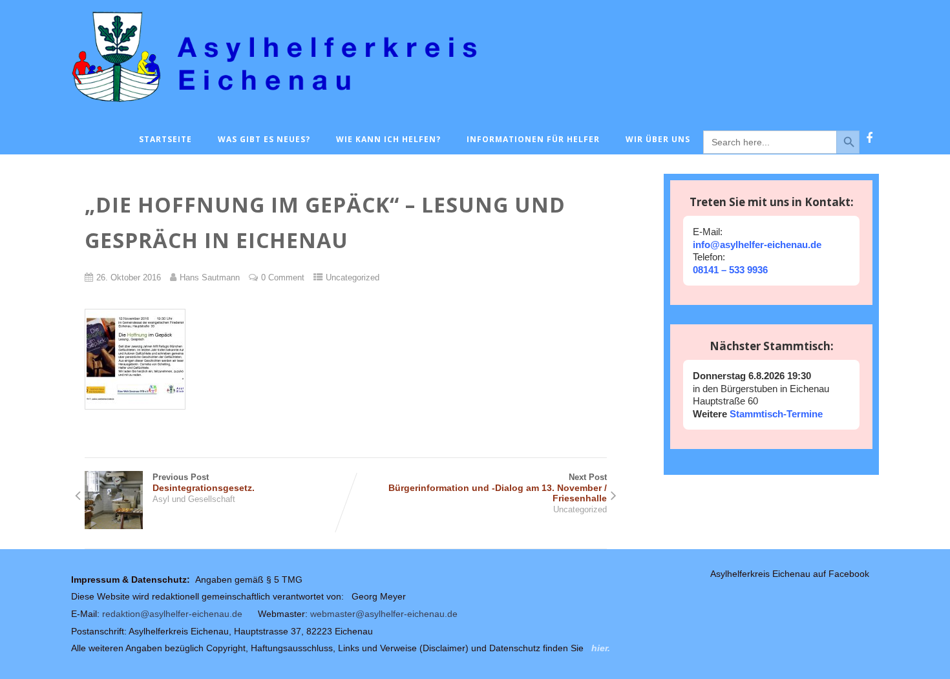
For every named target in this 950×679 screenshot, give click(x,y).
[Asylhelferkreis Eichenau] (475, 110)
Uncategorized (352, 277)
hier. (601, 648)
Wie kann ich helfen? (388, 139)
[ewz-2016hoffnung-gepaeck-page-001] (141, 418)
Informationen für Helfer (533, 139)
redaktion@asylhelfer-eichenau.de (172, 614)
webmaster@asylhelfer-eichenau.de (384, 614)
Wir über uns (658, 139)
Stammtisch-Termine (775, 413)
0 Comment (282, 277)
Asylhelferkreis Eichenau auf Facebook (789, 574)
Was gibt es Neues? (264, 139)
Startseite (165, 139)
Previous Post (204, 482)
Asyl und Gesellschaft (194, 499)
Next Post (497, 487)
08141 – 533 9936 (730, 269)
